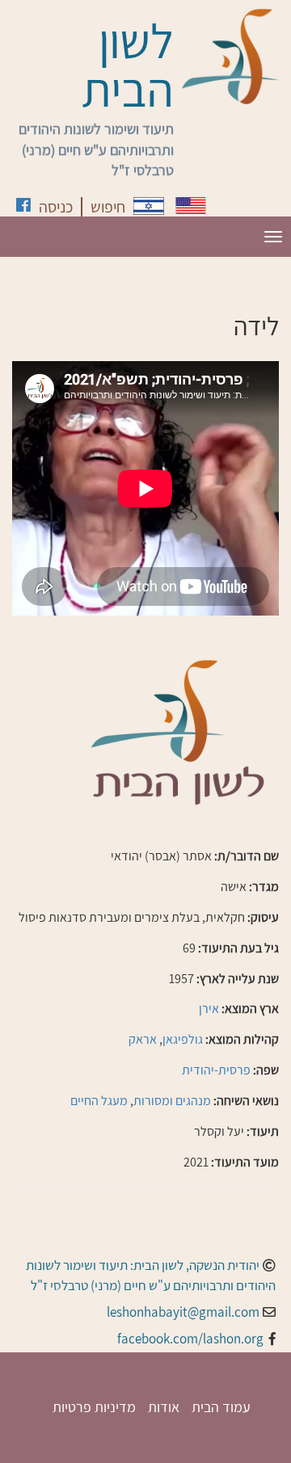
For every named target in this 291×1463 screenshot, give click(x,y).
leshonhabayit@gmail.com (183, 1312)
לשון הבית (128, 64)
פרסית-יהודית (216, 1070)
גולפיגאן (182, 1039)
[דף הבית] (230, 56)
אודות (163, 1407)
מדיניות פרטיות (94, 1407)
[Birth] (190, 205)
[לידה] (148, 206)
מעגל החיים (99, 1100)
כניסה (56, 207)
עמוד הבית (221, 1407)
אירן (209, 1008)
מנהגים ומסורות (172, 1100)
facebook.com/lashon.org (190, 1338)
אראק (143, 1039)
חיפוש (108, 207)
